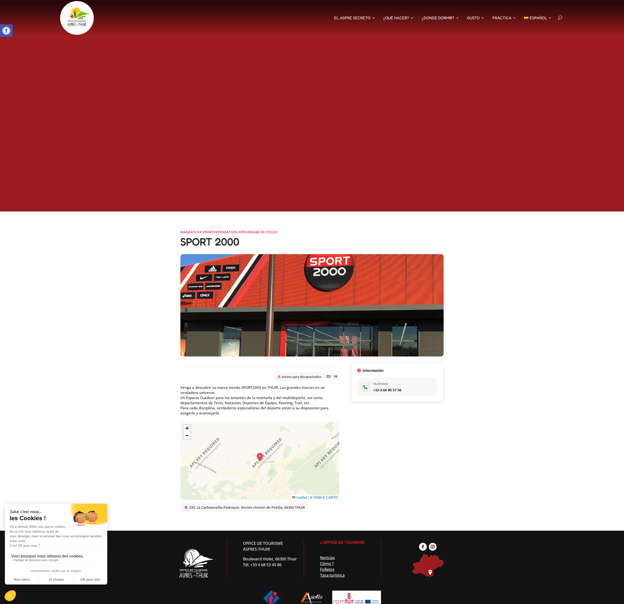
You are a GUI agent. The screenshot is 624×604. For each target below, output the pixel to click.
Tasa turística (332, 575)
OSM (317, 497)
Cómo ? (327, 563)
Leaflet (301, 497)
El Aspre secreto (352, 17)
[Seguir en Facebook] (423, 547)
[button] (6, 30)
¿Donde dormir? (438, 17)
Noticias (327, 557)
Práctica (501, 17)
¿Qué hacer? (396, 17)
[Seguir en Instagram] (433, 547)
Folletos (327, 569)
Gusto (473, 17)
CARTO (332, 497)
